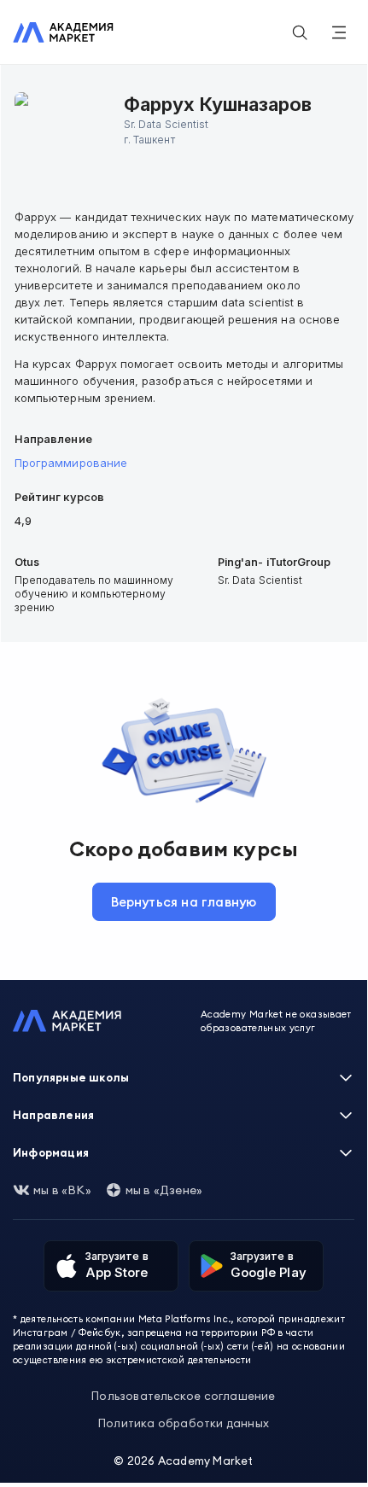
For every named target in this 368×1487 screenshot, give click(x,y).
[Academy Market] (63, 32)
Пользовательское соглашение (183, 1395)
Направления (53, 1115)
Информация (51, 1152)
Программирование (71, 462)
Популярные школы (71, 1077)
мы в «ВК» (62, 1190)
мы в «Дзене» (164, 1190)
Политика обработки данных (183, 1423)
